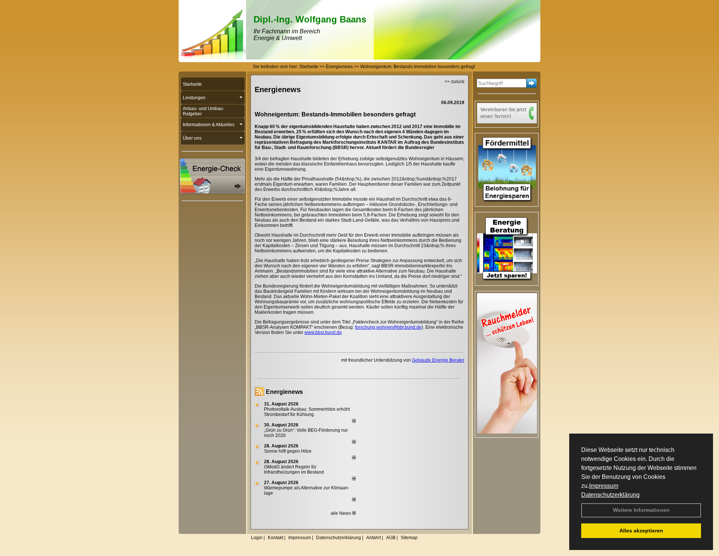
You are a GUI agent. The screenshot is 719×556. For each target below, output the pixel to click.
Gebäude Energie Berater (438, 360)
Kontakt (275, 537)
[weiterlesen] (354, 421)
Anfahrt (373, 537)
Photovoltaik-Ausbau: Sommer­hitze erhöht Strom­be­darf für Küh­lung (307, 412)
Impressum (603, 486)
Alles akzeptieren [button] (641, 531)
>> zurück (454, 81)
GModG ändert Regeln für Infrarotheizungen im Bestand (294, 469)
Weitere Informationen (641, 510)
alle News (341, 513)
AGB (390, 537)
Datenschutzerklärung (610, 495)
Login (257, 537)
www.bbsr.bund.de (323, 332)
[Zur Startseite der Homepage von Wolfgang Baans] (212, 58)
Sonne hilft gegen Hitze (288, 451)
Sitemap (409, 537)
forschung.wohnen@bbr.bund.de (388, 327)
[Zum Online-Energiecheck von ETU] (212, 192)
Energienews (284, 392)
